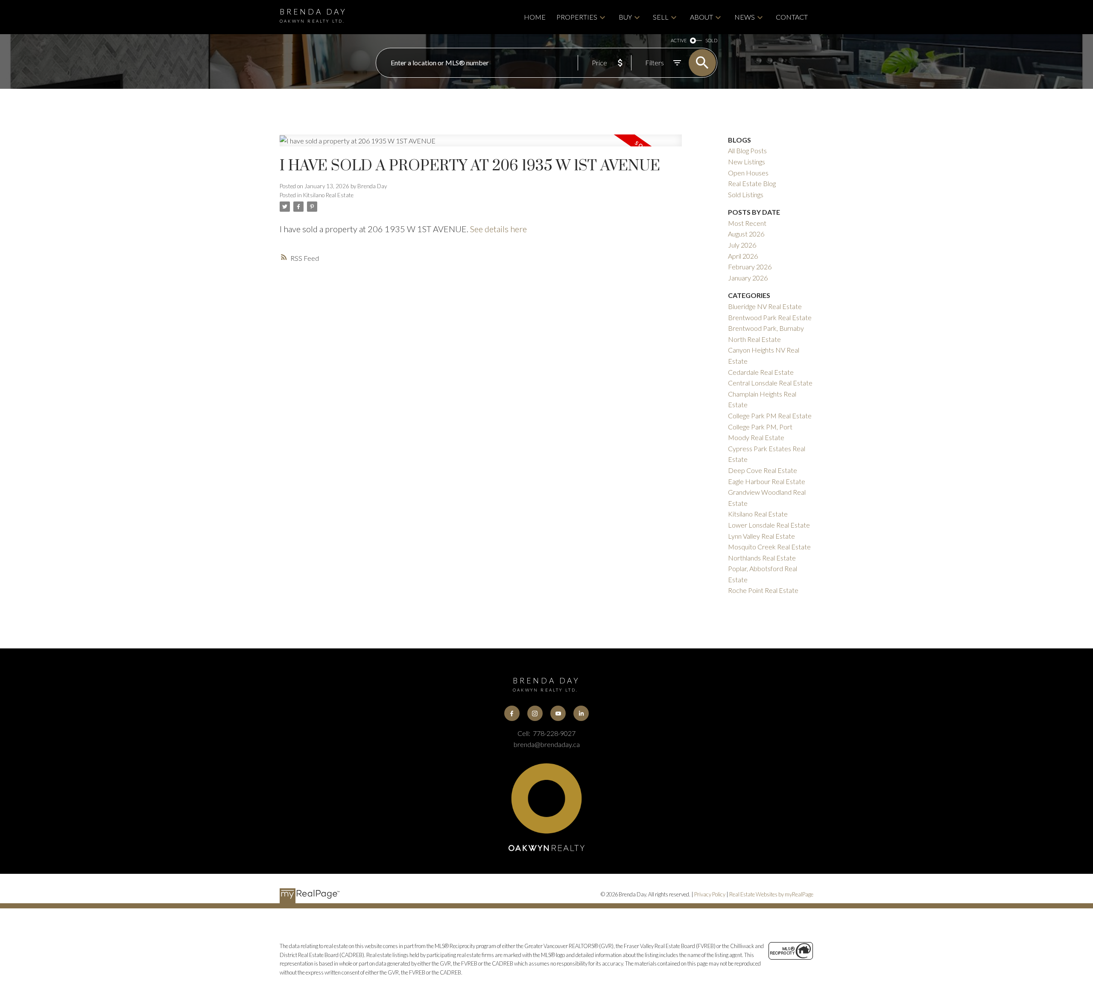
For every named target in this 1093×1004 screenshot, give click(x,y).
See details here (498, 229)
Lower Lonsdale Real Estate (769, 525)
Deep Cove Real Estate (762, 470)
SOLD (711, 40)
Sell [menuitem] (661, 17)
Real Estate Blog (752, 183)
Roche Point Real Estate (763, 590)
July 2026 (742, 245)
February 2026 (750, 267)
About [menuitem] (701, 17)
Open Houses (748, 173)
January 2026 (748, 278)
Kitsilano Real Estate (328, 195)
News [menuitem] (744, 17)
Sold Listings (745, 194)
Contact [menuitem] (792, 17)
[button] (512, 713)
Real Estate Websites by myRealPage (771, 894)
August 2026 (746, 234)
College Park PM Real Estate (770, 416)
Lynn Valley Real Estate (761, 536)
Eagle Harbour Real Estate (766, 481)
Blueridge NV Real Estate (765, 306)
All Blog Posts (747, 150)
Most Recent (747, 223)
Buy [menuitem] (625, 17)
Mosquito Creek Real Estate (769, 547)
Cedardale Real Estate (761, 372)
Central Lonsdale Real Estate (770, 383)
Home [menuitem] (535, 17)
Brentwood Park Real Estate (770, 317)
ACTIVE (679, 40)
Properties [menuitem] (576, 17)
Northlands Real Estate (762, 558)
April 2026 (743, 256)
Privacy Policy (709, 894)
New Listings (746, 162)
